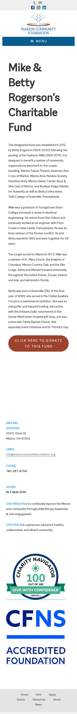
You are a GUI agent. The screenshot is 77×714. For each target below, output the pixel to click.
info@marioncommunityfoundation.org (30, 454)
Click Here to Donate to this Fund (38, 343)
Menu (41, 41)
